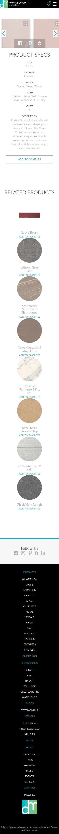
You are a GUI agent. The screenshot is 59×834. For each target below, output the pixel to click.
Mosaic (29, 617)
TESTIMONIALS (29, 710)
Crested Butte (29, 691)
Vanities (30, 638)
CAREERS (30, 781)
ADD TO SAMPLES (29, 159)
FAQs (29, 760)
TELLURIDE (30, 686)
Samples (29, 649)
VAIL (29, 675)
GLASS (29, 601)
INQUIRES (29, 794)
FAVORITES (29, 644)
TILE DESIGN (29, 723)
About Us (29, 754)
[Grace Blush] (16, 33)
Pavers (29, 622)
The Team (29, 765)
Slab (29, 628)
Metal (29, 611)
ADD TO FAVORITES (29, 236)
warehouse (29, 697)
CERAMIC (29, 595)
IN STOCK (29, 633)
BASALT (29, 681)
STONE (29, 584)
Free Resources (29, 728)
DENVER (29, 670)
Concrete (29, 606)
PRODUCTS (29, 572)
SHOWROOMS (29, 663)
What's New (29, 579)
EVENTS (29, 776)
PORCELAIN (29, 590)
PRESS (29, 770)
